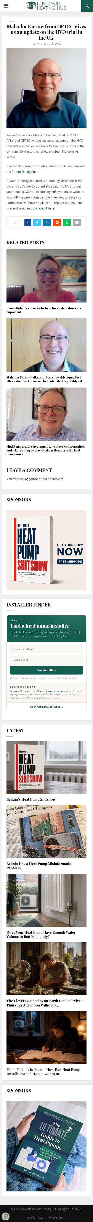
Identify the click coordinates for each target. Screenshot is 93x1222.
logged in (30, 479)
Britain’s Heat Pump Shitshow (31, 799)
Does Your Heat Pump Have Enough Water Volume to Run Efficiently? (41, 934)
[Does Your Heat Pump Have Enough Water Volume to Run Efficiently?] (46, 900)
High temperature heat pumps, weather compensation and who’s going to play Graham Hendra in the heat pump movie (45, 450)
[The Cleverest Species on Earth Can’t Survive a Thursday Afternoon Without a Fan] (46, 969)
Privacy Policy (35, 1217)
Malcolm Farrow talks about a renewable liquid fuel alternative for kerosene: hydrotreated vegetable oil (44, 379)
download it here (42, 208)
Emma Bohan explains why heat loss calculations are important (44, 310)
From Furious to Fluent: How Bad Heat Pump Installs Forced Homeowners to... (43, 1071)
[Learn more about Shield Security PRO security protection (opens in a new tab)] (5, 1216)
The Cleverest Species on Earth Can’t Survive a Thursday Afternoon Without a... (44, 1003)
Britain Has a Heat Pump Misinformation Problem (40, 865)
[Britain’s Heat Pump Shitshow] (46, 767)
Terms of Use (55, 1217)
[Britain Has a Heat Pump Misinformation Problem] (46, 831)
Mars (39, 43)
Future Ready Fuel (24, 172)
